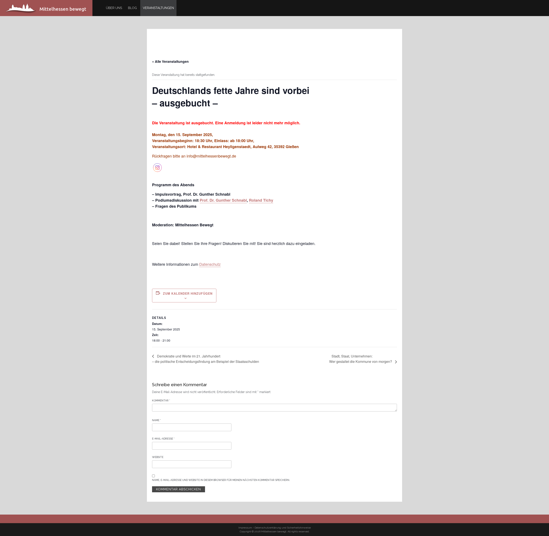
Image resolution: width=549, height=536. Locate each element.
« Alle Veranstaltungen (170, 61)
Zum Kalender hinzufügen (188, 293)
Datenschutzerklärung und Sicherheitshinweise (283, 527)
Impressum (245, 527)
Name (156, 420)
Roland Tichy (261, 200)
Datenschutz (210, 264)
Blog (132, 8)
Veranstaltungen (158, 8)
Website (157, 457)
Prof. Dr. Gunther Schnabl (223, 200)
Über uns (114, 8)
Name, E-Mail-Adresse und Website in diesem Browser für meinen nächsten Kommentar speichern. (221, 480)
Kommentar (161, 400)
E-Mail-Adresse (163, 438)
